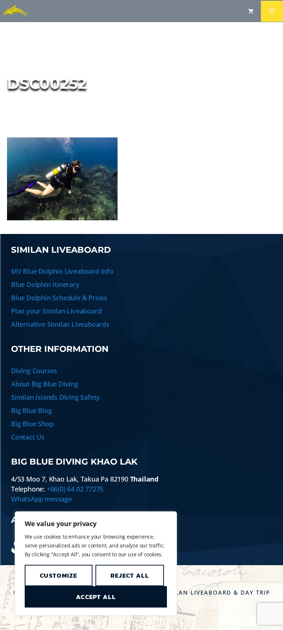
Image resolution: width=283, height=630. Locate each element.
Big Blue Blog (31, 410)
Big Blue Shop (32, 423)
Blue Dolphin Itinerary (45, 284)
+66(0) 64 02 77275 (75, 488)
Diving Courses (34, 370)
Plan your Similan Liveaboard (56, 311)
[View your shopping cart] (251, 11)
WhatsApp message (41, 498)
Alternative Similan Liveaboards (60, 324)
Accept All (96, 597)
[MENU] (272, 11)
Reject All (130, 575)
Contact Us (28, 437)
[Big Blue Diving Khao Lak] (16, 11)
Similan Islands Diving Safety (55, 397)
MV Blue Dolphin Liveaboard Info (62, 271)
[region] (96, 563)
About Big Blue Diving (44, 383)
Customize (58, 575)
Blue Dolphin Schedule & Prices (59, 297)
